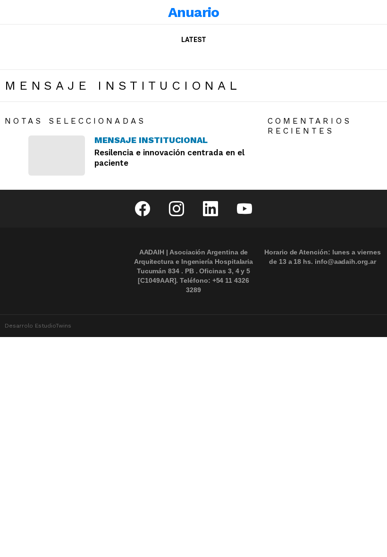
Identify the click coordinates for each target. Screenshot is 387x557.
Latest (193, 39)
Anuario (193, 12)
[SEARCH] (356, 58)
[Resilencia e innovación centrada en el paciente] (56, 155)
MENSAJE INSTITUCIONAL (151, 140)
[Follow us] (342, 58)
